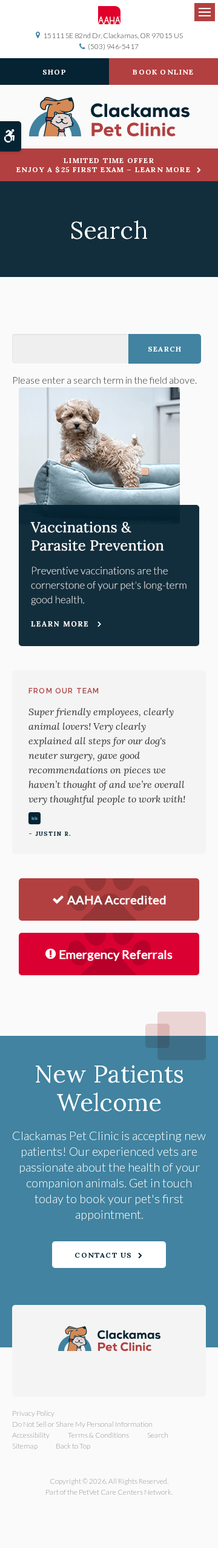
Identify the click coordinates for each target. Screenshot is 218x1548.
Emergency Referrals (116, 954)
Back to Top (73, 1445)
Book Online (163, 71)
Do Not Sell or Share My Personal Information (82, 1424)
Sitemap (25, 1445)
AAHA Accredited (117, 899)
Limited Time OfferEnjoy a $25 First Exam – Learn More (103, 165)
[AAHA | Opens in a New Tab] (109, 15)
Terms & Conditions (98, 1435)
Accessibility (31, 1435)
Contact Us (103, 1254)
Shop (54, 71)
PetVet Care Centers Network (125, 1491)
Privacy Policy (33, 1413)
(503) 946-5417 (113, 46)
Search (157, 1435)
